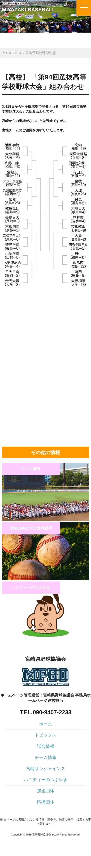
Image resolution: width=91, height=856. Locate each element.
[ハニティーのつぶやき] (45, 638)
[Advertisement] (45, 319)
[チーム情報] (45, 520)
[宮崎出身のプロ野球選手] (45, 579)
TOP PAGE (13, 53)
